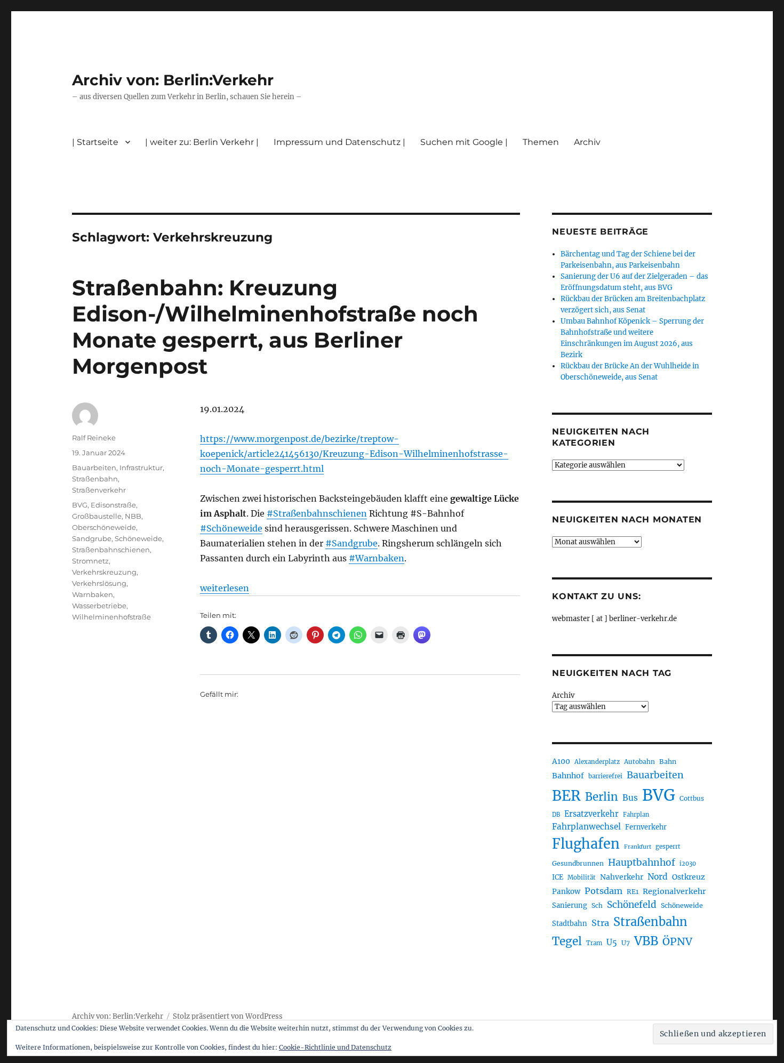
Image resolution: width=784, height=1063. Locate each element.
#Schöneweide (231, 528)
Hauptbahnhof (641, 862)
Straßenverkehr (99, 490)
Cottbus (691, 798)
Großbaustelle (97, 516)
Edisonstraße (113, 505)
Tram (594, 943)
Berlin (601, 797)
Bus (630, 798)
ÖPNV (677, 941)
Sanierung (569, 905)
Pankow (566, 891)
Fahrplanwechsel (586, 827)
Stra (600, 922)
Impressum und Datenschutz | (339, 142)
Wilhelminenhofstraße (111, 617)
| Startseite (95, 142)
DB (556, 814)
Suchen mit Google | (464, 142)
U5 (611, 942)
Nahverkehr (621, 877)
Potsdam (603, 890)
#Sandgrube (351, 543)
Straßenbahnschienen (111, 549)
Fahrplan (636, 814)
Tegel (567, 941)
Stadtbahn (569, 923)
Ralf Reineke (94, 437)
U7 (625, 943)
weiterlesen (224, 588)
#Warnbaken (376, 558)
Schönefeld (632, 905)
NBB (133, 516)
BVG (79, 505)
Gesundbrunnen (578, 863)
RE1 (632, 892)
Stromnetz (90, 561)
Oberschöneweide (104, 527)
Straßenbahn (95, 478)
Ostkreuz (688, 877)
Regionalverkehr (674, 891)
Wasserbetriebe (99, 605)
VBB (646, 940)
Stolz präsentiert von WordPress (228, 1016)
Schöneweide (138, 538)
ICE (557, 877)
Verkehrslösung (99, 583)
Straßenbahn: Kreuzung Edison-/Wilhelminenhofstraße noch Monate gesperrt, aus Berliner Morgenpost (275, 327)
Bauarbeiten (94, 467)
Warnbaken (92, 594)
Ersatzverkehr (591, 814)
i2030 (687, 863)
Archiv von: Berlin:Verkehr (173, 80)
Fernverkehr (646, 827)
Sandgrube (91, 538)
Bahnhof (568, 775)
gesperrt (668, 846)
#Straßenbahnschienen (317, 513)
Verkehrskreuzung (104, 572)
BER (566, 795)
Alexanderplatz (597, 762)
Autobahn (639, 762)
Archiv (563, 695)
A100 (561, 761)
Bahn (667, 762)
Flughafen (586, 843)
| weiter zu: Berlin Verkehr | (202, 142)
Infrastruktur (141, 467)
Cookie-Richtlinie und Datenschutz (335, 1047)
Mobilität (581, 877)
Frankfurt (637, 846)
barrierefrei (605, 776)
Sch (597, 905)
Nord (657, 877)
